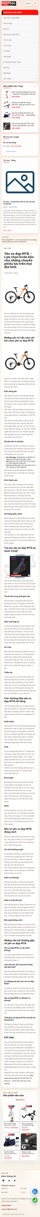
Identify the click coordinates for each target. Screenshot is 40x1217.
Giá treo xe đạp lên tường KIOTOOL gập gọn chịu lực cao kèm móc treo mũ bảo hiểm (28, 1126)
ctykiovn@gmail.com (9, 1209)
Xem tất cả (20, 1100)
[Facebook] (3, 1180)
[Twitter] (14, 1180)
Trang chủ (5, 237)
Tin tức (23, 1192)
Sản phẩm (4, 1192)
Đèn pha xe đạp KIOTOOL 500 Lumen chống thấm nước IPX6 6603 (29, 1154)
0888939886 (6, 1205)
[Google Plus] (9, 1180)
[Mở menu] (35, 3)
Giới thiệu (24, 1188)
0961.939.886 (16, 146)
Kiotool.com (11, 151)
